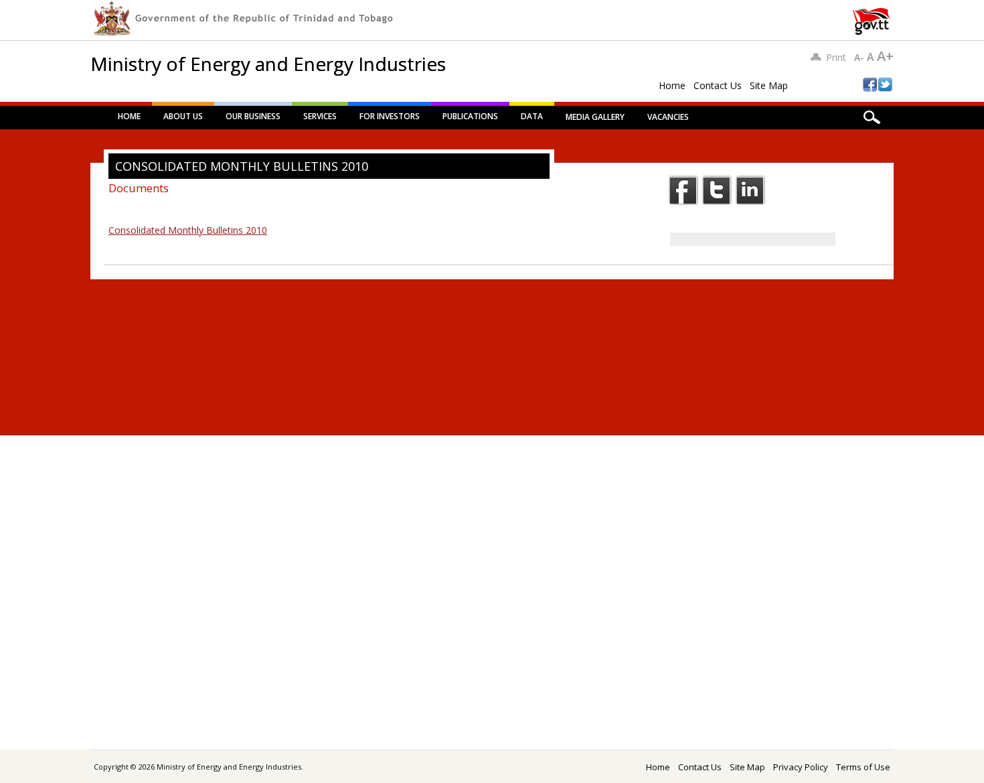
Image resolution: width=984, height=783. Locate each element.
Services (320, 116)
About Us (183, 116)
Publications (470, 116)
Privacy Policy (800, 767)
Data (532, 116)
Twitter (717, 190)
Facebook (683, 190)
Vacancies (668, 117)
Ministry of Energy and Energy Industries (268, 63)
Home (672, 85)
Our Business (253, 116)
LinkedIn (750, 190)
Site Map (769, 85)
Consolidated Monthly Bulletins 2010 (187, 230)
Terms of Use (863, 767)
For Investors (389, 116)
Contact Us (717, 85)
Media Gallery (595, 117)
